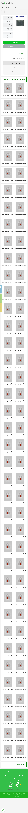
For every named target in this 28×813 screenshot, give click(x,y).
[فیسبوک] (16, 775)
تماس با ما (10, 771)
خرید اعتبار (21, 771)
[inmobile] (7, 3)
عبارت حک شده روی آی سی (14, 46)
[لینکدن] (12, 775)
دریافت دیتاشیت (14, 42)
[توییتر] (19, 775)
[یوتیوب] (14, 778)
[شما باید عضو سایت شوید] (20, 92)
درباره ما (16, 771)
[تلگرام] (5, 775)
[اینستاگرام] (8, 775)
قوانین (5, 771)
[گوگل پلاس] (23, 775)
